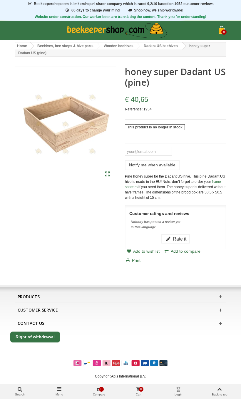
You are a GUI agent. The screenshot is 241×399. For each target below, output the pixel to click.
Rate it (179, 238)
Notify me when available (152, 165)
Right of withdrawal (35, 337)
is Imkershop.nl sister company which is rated (124, 4)
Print (136, 260)
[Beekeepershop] (116, 30)
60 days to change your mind (95, 10)
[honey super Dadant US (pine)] (107, 174)
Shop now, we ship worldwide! (158, 10)
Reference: (134, 109)
